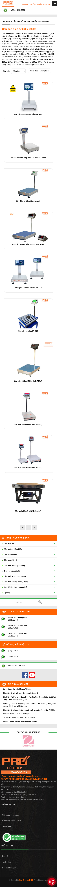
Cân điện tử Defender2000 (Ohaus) (28, 468)
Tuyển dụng (6, 862)
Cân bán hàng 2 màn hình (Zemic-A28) (28, 244)
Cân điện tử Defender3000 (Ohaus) (28, 424)
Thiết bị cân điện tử (11, 571)
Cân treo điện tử (10, 560)
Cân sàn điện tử (10, 555)
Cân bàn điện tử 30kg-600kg (37, 21)
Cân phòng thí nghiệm (12, 549)
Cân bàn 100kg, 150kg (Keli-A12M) (28, 381)
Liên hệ (5, 856)
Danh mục (6, 21)
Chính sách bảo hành (10, 815)
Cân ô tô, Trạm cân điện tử (14, 576)
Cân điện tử (18, 21)
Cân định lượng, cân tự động (15, 582)
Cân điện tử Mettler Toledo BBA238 (28, 288)
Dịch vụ (6, 593)
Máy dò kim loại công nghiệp (15, 587)
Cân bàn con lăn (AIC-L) (28, 331)
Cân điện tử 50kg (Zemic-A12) (28, 201)
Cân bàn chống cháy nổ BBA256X (28, 114)
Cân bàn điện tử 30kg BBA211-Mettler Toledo (28, 158)
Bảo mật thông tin (9, 868)
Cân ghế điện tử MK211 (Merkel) (28, 511)
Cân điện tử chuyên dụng (14, 566)
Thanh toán (6, 827)
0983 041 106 (20, 666)
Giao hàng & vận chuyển (11, 821)
